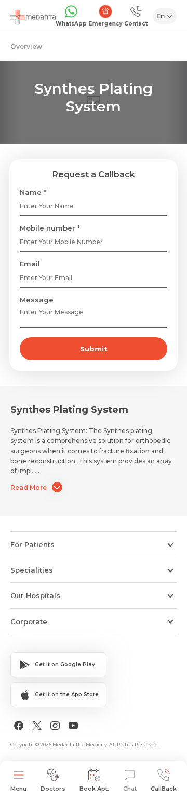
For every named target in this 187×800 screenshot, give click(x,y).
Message (37, 300)
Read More (28, 487)
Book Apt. (94, 788)
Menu (18, 788)
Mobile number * (50, 228)
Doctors (53, 788)
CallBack (164, 788)
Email (30, 264)
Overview (26, 46)
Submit (94, 349)
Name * (33, 192)
